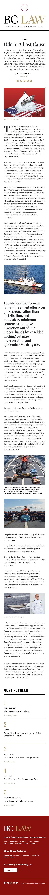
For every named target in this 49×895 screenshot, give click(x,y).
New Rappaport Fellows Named (19, 801)
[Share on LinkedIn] (24, 80)
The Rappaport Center (12, 797)
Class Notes (18, 843)
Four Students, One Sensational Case (21, 779)
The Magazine (14, 841)
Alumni (30, 841)
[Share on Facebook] (18, 80)
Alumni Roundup (10, 708)
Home (5, 841)
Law (5, 843)
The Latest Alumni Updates (17, 711)
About (26, 843)
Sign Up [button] (10, 870)
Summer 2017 (24, 76)
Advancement (26, 855)
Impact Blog (35, 855)
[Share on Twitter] (21, 80)
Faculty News (9, 754)
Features (24, 40)
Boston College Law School (11, 855)
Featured (22, 841)
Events (6, 730)
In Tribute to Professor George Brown (21, 757)
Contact (12, 857)
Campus (36, 841)
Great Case (8, 776)
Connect (33, 843)
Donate (6, 857)
